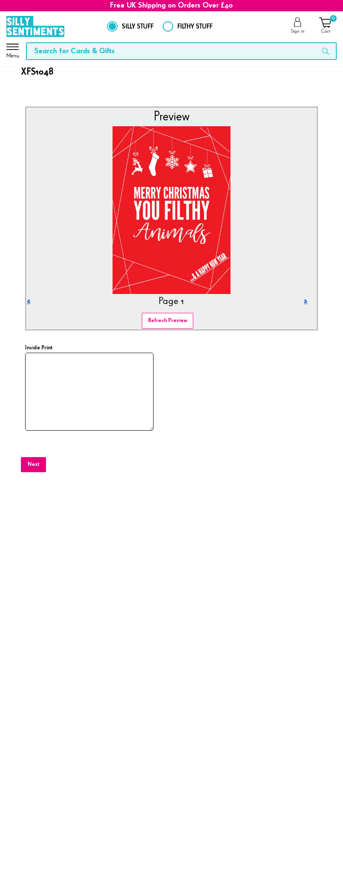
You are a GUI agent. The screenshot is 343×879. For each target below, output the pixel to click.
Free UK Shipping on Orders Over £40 (171, 5)
